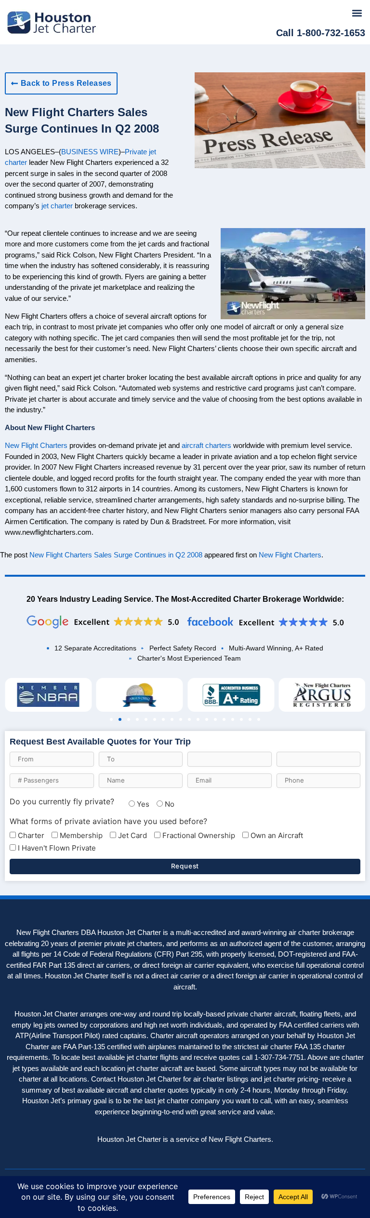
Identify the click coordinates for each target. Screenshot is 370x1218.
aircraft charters (206, 445)
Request (185, 866)
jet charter (57, 206)
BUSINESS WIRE (90, 152)
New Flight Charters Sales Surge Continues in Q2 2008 (115, 555)
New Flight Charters (36, 445)
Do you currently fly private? (62, 801)
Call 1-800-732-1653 (320, 32)
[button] (357, 13)
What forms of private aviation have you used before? (108, 821)
